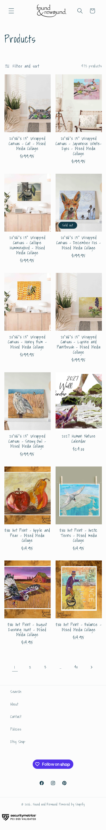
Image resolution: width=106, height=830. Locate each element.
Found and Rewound (45, 804)
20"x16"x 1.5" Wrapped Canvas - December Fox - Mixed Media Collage (78, 242)
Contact (16, 716)
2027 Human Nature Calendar (78, 439)
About (14, 704)
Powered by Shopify (72, 804)
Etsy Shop (17, 741)
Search (15, 691)
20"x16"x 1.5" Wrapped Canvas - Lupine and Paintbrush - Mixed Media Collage (79, 345)
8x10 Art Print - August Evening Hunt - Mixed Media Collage (27, 629)
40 (76, 667)
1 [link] (14, 667)
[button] (11, 11)
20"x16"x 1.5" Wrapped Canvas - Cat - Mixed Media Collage (27, 143)
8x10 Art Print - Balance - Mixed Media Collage (78, 627)
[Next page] (91, 667)
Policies (15, 729)
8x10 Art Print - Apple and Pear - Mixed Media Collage (27, 535)
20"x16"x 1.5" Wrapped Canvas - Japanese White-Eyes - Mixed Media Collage (79, 146)
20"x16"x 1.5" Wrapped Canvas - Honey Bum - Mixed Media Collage (27, 342)
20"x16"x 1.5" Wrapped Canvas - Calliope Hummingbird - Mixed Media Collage (27, 245)
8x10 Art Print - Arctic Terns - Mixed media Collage (79, 535)
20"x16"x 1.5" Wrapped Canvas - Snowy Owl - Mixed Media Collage (27, 441)
